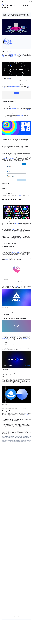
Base (22, 55)
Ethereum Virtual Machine (13, 383)
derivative (6, 309)
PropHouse (26, 414)
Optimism (4, 56)
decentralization (8, 60)
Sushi (20, 195)
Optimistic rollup (13, 56)
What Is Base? (6, 39)
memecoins (16, 248)
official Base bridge (13, 108)
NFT (14, 106)
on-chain (18, 57)
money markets (10, 317)
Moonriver (25, 338)
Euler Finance (10, 336)
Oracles (5, 231)
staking (24, 144)
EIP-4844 (22, 238)
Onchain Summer (20, 115)
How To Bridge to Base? (8, 40)
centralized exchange (12, 54)
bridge (5, 109)
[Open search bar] (29, 1)
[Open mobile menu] (31, 1)
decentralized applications (8, 158)
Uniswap (17, 286)
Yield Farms (6, 45)
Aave (15, 223)
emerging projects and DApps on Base (14, 86)
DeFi (19, 224)
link (9, 78)
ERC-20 (28, 109)
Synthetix (18, 309)
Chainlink (11, 231)
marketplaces (8, 225)
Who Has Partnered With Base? (9, 41)
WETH (7, 349)
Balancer (17, 223)
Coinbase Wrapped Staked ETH (12, 110)
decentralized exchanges (16, 252)
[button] (31, 1)
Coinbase (19, 54)
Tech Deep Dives (4, 4)
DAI (21, 110)
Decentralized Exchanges (8, 43)
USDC (24, 110)
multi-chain (16, 281)
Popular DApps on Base (7, 42)
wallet (19, 103)
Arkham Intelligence (15, 232)
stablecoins (7, 259)
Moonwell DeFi (4, 338)
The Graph (13, 229)
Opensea (21, 225)
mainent (22, 80)
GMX (14, 309)
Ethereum (12, 55)
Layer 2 (15, 55)
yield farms (16, 344)
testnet (3, 55)
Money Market (6, 44)
